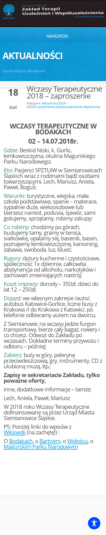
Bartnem (49, 441)
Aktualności (50, 103)
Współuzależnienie (69, 107)
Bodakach (21, 441)
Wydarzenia (92, 107)
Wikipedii (14, 432)
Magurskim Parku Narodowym (41, 446)
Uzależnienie (46, 107)
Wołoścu (77, 441)
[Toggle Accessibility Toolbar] (94, 523)
